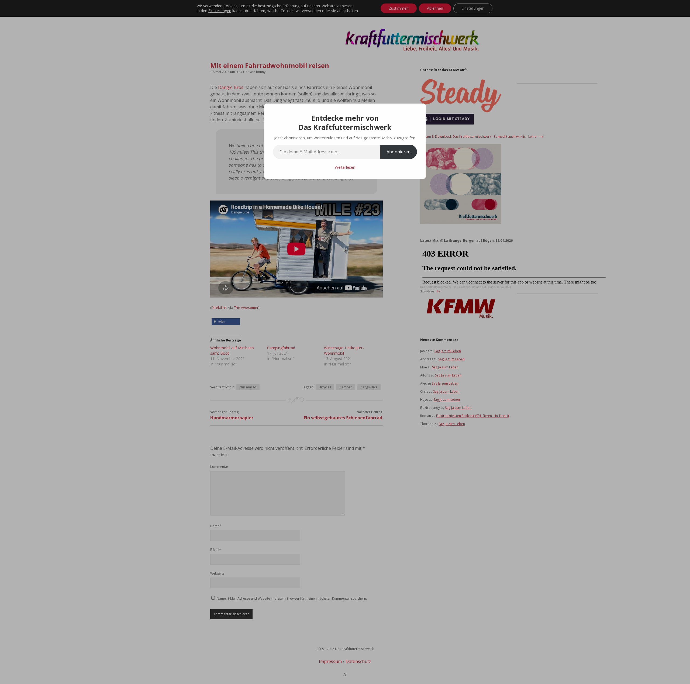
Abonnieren (398, 152)
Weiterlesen (345, 167)
